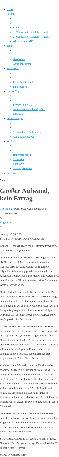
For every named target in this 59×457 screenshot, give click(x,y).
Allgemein (10, 209)
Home (3, 209)
